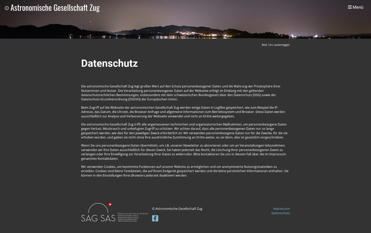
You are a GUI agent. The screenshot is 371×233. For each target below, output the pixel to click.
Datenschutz (280, 213)
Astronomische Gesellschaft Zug (55, 7)
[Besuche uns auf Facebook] (155, 219)
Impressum (281, 209)
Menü (357, 7)
